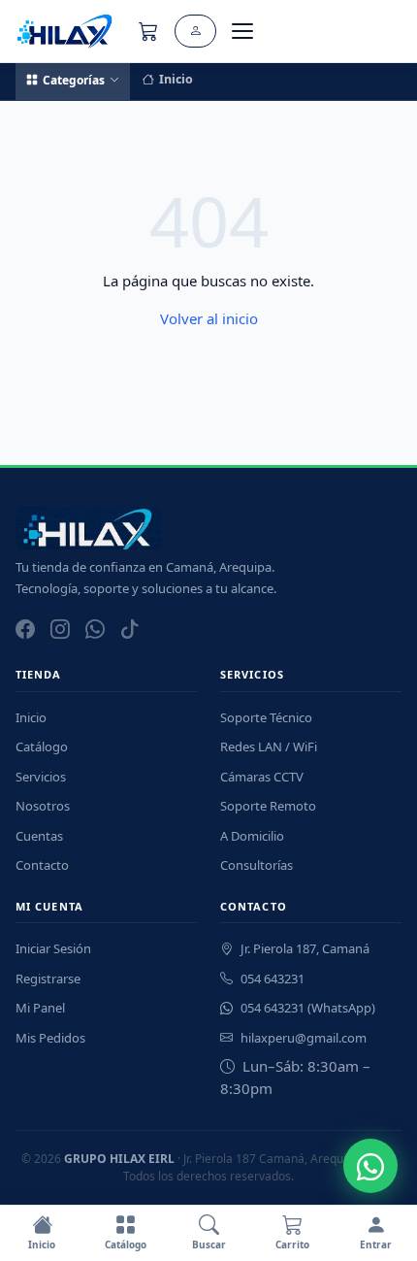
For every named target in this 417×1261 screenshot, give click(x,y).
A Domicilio (252, 836)
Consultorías (256, 865)
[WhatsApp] (95, 629)
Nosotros (43, 805)
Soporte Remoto (268, 805)
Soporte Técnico (266, 717)
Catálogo (42, 746)
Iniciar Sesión (53, 948)
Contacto (42, 865)
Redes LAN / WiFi (268, 746)
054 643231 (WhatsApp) (308, 1007)
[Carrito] (148, 31)
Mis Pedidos (50, 1037)
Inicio (176, 79)
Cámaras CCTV (262, 776)
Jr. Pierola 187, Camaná (305, 948)
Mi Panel (40, 1007)
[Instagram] (60, 629)
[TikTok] (130, 629)
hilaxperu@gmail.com (304, 1037)
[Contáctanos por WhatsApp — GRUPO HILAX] (370, 1166)
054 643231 (273, 978)
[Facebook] (25, 629)
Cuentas (39, 836)
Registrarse (48, 978)
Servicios (41, 776)
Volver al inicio (209, 318)
